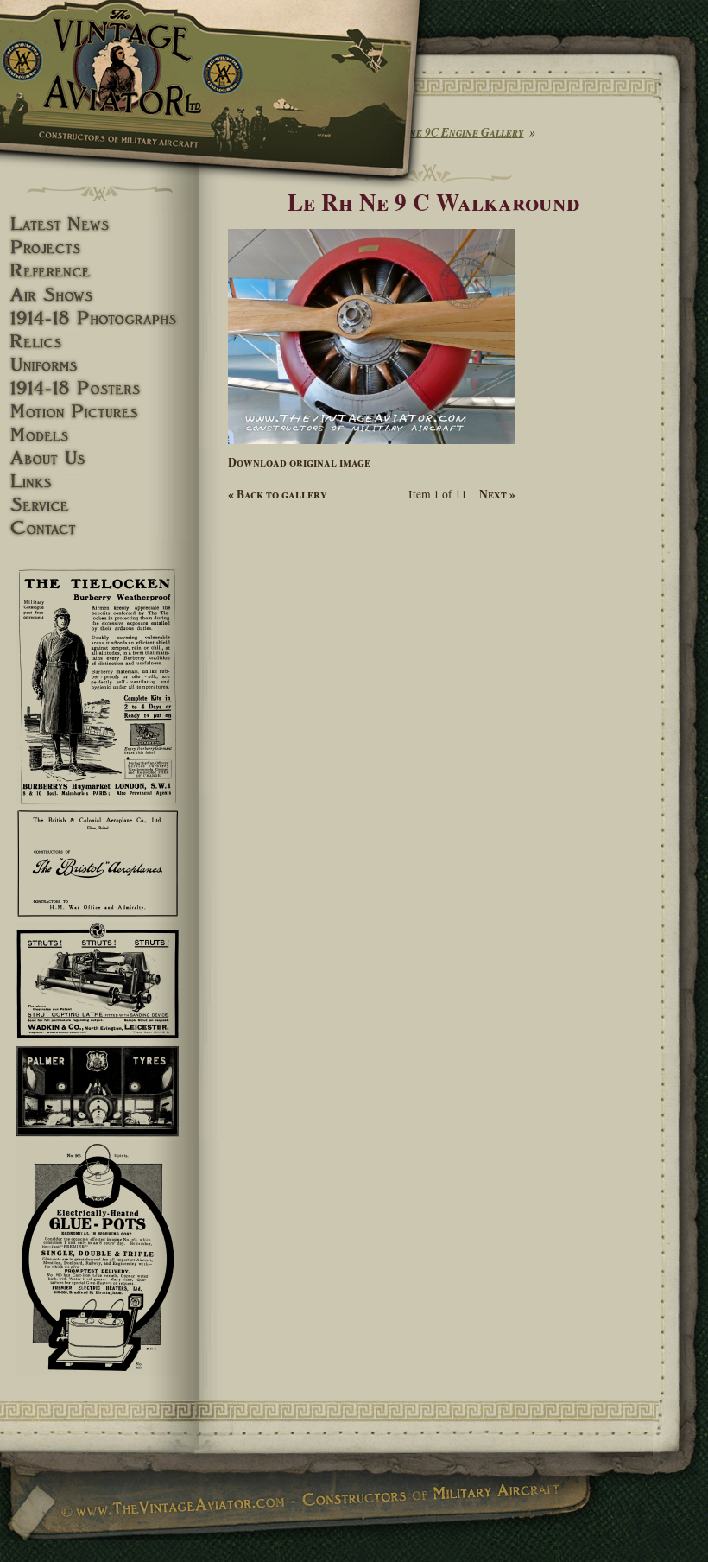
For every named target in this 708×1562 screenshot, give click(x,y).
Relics (99, 341)
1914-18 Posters (99, 388)
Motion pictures (99, 411)
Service (99, 505)
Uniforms (99, 365)
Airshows (99, 295)
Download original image (299, 462)
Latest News (99, 224)
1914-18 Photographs (99, 318)
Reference (99, 271)
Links (99, 481)
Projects (99, 247)
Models (99, 435)
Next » (497, 494)
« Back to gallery (277, 494)
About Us (99, 458)
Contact (99, 528)
